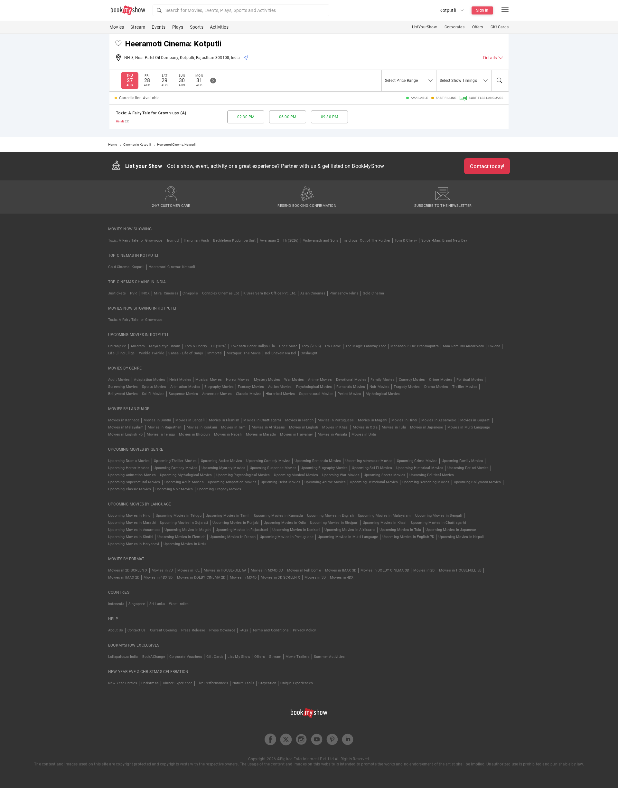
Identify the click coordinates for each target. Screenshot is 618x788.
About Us (115, 630)
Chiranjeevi (117, 346)
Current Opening (163, 630)
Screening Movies (123, 387)
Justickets (117, 293)
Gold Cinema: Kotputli (126, 267)
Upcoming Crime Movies (417, 461)
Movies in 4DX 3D (158, 577)
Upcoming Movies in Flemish (181, 537)
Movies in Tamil (234, 427)
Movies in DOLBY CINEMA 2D (201, 577)
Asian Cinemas (312, 293)
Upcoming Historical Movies (419, 468)
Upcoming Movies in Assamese (134, 530)
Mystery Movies (267, 380)
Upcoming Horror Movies (128, 468)
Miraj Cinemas (166, 293)
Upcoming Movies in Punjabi (235, 523)
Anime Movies (320, 380)
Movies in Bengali (190, 420)
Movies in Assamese (438, 420)
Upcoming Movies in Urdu (185, 544)
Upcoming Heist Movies (280, 482)
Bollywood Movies (123, 394)
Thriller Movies (464, 387)
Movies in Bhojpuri (194, 434)
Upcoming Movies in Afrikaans (349, 530)
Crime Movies (440, 380)
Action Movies (280, 387)
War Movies (294, 380)
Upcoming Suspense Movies (273, 468)
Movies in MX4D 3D (267, 570)
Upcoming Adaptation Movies (232, 482)
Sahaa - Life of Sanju (185, 353)
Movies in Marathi (261, 434)
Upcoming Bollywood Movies (477, 482)
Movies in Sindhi (157, 420)
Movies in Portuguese (336, 420)
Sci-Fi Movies (153, 394)
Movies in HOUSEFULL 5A (225, 570)
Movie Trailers (298, 657)
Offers (477, 27)
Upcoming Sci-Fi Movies (372, 468)
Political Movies (469, 380)
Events (158, 27)
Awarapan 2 (269, 240)
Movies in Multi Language (468, 427)
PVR (133, 293)
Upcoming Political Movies (431, 475)
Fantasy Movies (251, 387)
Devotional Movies (351, 380)
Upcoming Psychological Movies (243, 475)
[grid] (309, 117)
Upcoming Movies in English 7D (408, 537)
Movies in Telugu (161, 434)
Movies (116, 27)
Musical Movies (208, 380)
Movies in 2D (424, 570)
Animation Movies (185, 387)
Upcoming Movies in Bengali (438, 516)
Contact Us (136, 630)
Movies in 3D (315, 577)
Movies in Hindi (404, 420)
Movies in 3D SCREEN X (280, 577)
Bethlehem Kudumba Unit (234, 240)
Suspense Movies (183, 394)
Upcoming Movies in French (233, 537)
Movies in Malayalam (126, 427)
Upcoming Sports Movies (384, 475)
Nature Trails (243, 683)
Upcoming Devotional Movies (374, 482)
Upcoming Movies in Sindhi (130, 537)
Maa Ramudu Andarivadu (463, 346)
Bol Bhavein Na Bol (280, 353)
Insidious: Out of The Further (366, 240)
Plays (177, 27)
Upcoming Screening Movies (426, 482)
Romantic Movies (350, 387)
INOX (145, 293)
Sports (196, 27)
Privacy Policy (304, 630)
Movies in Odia (365, 427)
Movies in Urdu (363, 434)
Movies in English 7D (125, 434)
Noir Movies (379, 387)
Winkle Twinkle (151, 353)
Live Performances (212, 683)
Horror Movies (238, 380)
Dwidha (494, 346)
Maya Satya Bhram (164, 346)
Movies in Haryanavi (297, 434)
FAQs (243, 630)
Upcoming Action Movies (221, 461)
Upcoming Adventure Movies (369, 461)
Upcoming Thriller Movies (175, 461)
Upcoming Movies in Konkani (296, 530)
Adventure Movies (217, 394)
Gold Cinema (373, 293)
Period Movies (349, 394)
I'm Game (333, 346)
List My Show (239, 657)
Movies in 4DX (342, 577)
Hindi (120, 121)
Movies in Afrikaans (268, 427)
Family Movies (382, 380)
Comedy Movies (412, 380)
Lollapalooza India (123, 657)
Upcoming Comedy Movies (268, 461)
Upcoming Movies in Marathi (132, 523)
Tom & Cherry (406, 240)
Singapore (136, 604)
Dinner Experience (177, 683)
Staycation (267, 683)
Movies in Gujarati (475, 420)
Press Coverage (222, 630)
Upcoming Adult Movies (184, 482)
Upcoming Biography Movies (324, 468)
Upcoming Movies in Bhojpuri (334, 523)
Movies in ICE (188, 570)
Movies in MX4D (243, 577)
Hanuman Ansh (196, 240)
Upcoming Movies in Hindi (130, 516)
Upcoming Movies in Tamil (228, 516)
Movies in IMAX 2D (123, 577)
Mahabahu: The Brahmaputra (414, 346)
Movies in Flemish (224, 420)
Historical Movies (280, 394)
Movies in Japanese (426, 427)
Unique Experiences (296, 683)
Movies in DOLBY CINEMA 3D (384, 570)
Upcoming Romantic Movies (318, 461)
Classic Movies (248, 394)
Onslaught (309, 353)
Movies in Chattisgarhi (262, 420)
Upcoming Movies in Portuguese (287, 537)
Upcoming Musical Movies (296, 475)
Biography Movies (219, 387)
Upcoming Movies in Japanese (451, 530)
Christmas (150, 683)
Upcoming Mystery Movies (223, 468)
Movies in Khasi (335, 427)
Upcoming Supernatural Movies (134, 482)
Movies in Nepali (228, 434)
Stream (137, 27)
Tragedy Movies (407, 387)
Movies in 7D (162, 570)
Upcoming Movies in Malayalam (384, 516)
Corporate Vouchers (185, 657)
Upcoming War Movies (341, 475)
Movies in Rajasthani (165, 427)
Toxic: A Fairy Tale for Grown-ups (135, 240)
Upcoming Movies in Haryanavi (133, 544)
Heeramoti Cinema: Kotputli (172, 267)
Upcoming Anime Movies (325, 482)
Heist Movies (180, 380)
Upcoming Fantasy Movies (175, 468)
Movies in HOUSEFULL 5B (460, 570)
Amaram (138, 346)
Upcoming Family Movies (462, 461)
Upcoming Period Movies (468, 468)
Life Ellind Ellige (121, 353)
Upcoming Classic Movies (129, 489)
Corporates (454, 27)
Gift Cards (500, 27)
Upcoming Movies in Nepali (461, 537)
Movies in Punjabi (332, 434)
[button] (241, 10)
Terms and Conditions (270, 630)
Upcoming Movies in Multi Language (348, 537)
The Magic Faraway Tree (365, 346)
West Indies (179, 604)
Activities (219, 27)
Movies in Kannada (123, 420)
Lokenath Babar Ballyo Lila (253, 346)
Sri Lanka (157, 604)
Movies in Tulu (394, 427)
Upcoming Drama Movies (129, 461)
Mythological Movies (383, 394)
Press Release (193, 630)
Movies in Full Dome (304, 570)
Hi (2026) (291, 240)
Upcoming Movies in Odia (285, 523)
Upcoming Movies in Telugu (178, 516)
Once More (288, 346)
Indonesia (116, 604)
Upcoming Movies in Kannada (278, 516)
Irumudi (173, 240)
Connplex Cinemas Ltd (220, 293)
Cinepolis (190, 293)
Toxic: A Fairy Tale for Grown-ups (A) (151, 113)
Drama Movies (436, 387)
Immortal (215, 353)
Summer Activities (329, 657)
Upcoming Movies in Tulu (400, 530)
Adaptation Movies (149, 380)
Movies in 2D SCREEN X (127, 570)
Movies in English (303, 427)
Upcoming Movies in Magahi (187, 530)
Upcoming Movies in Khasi (385, 523)
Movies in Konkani (202, 427)
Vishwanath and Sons (321, 240)
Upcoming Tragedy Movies (219, 489)
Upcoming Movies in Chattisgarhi (438, 523)
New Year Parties (122, 683)
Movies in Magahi (372, 420)
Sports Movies (154, 387)
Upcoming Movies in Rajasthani (242, 530)
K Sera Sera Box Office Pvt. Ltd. (269, 293)
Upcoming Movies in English (330, 516)
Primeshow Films (344, 293)
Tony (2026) (311, 346)
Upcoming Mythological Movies (186, 475)
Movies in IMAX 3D (340, 570)
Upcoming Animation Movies (132, 475)
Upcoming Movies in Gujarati (184, 523)
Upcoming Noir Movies (174, 489)
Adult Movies (119, 380)
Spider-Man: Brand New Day (444, 240)
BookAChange (153, 657)
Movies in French (299, 420)
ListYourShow (424, 27)
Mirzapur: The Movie (244, 353)
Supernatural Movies (316, 394)
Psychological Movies (314, 387)
